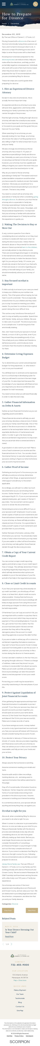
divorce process (8, 59)
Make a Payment (20, 990)
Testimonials (20, 998)
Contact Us (20, 1006)
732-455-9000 (20, 964)
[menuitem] (9, 1036)
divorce (22, 41)
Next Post (32, 910)
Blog (20, 1002)
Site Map (20, 1010)
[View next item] (11, 944)
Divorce (15, 904)
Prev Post (8, 910)
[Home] (19, 4)
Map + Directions (20, 980)
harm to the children (29, 247)
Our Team (20, 994)
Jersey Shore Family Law (11, 864)
